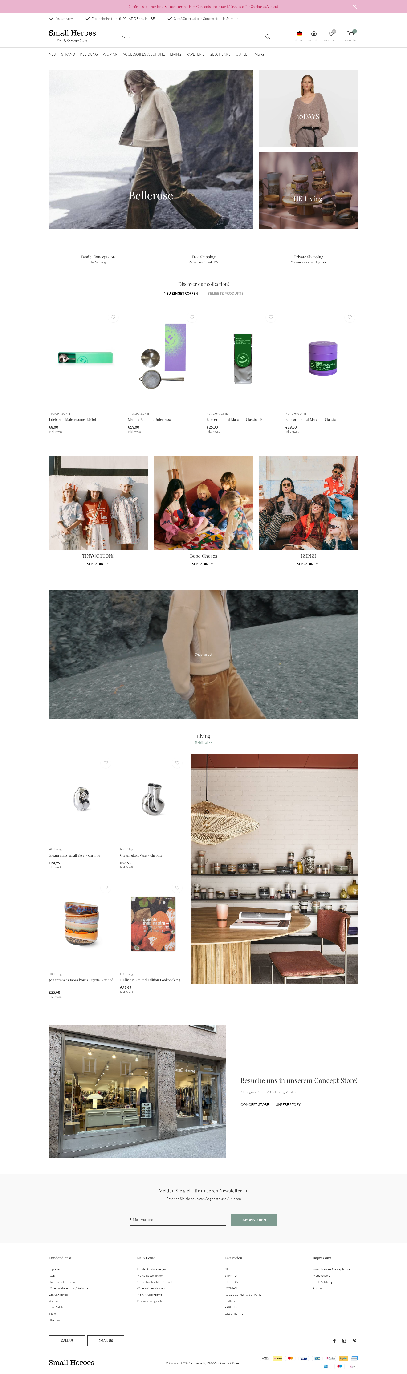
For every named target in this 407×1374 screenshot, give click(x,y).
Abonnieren (254, 1220)
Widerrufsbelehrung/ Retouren (69, 1288)
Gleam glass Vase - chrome (141, 855)
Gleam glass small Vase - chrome (74, 855)
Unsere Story (288, 1104)
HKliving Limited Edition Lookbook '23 (150, 979)
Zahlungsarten (58, 1294)
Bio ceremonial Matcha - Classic (310, 419)
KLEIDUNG (89, 54)
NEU (52, 54)
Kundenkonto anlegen (151, 1269)
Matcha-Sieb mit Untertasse (150, 419)
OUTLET (242, 54)
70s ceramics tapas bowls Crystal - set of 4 (81, 982)
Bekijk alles (203, 742)
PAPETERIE (195, 54)
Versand (54, 1301)
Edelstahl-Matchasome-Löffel (72, 419)
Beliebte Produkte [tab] (226, 293)
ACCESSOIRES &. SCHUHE (144, 54)
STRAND (68, 54)
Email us (106, 1340)
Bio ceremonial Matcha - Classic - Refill (238, 419)
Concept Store (254, 1104)
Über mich (55, 1320)
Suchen (267, 37)
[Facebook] (334, 1341)
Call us (67, 1340)
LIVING (175, 54)
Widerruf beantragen (151, 1288)
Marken (260, 54)
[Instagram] (344, 1341)
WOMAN (110, 54)
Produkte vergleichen (151, 1301)
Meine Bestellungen (150, 1275)
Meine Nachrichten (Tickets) (156, 1282)
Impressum (56, 1269)
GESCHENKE (220, 54)
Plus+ (223, 1363)
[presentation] (52, 360)
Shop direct (98, 564)
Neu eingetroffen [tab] (181, 293)
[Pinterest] (354, 1341)
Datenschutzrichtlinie (63, 1282)
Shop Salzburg (58, 1307)
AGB (52, 1275)
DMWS (212, 1363)
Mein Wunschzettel (150, 1294)
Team (52, 1313)
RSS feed (235, 1363)
